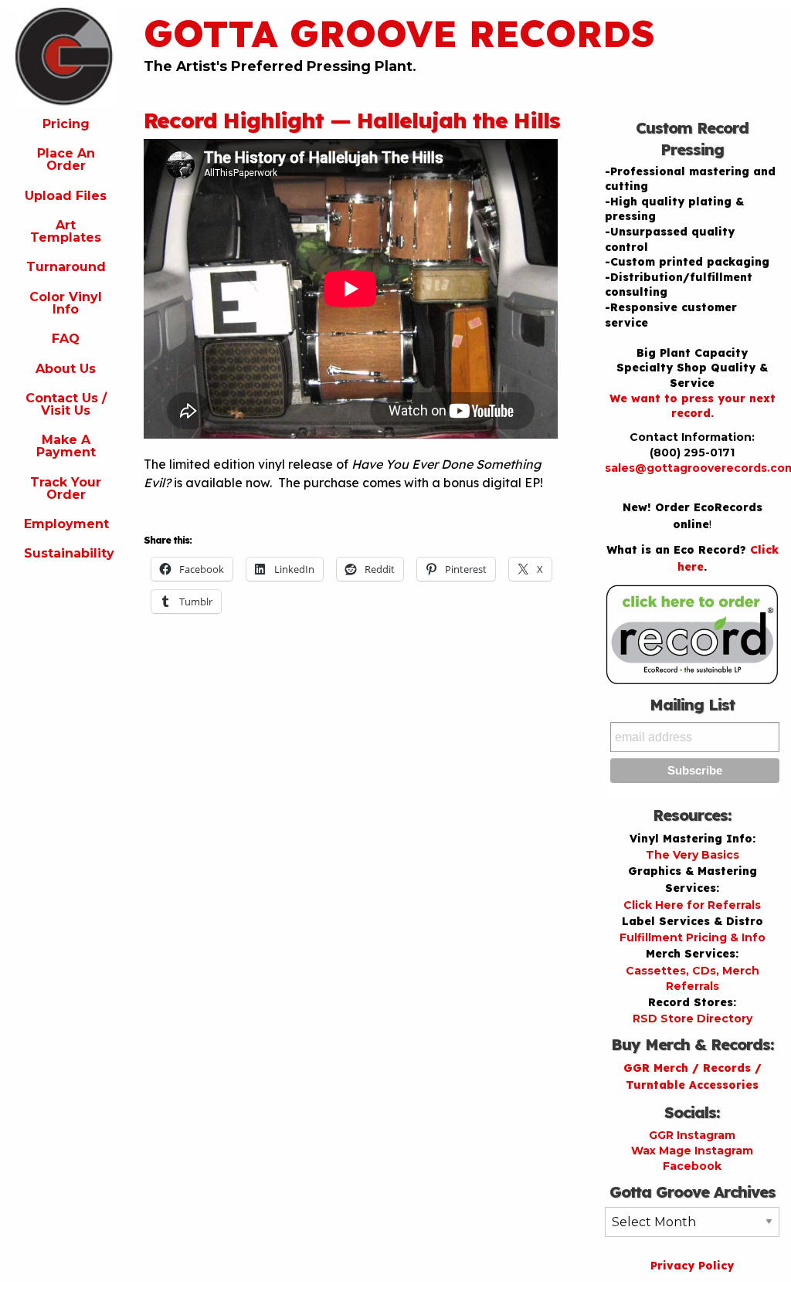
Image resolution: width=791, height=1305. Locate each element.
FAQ (66, 338)
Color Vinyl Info (65, 303)
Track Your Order (65, 488)
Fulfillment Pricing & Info (693, 937)
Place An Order (66, 159)
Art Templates (65, 231)
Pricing (66, 124)
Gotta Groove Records (399, 33)
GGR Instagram (692, 1135)
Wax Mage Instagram (692, 1151)
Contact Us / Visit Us (66, 404)
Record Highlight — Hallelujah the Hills (352, 120)
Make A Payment (66, 445)
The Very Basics (692, 855)
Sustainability (69, 553)
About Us (66, 368)
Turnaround (66, 266)
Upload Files (66, 195)
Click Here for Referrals (692, 905)
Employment (66, 524)
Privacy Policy (692, 1266)
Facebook (692, 1166)
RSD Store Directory (692, 1018)
